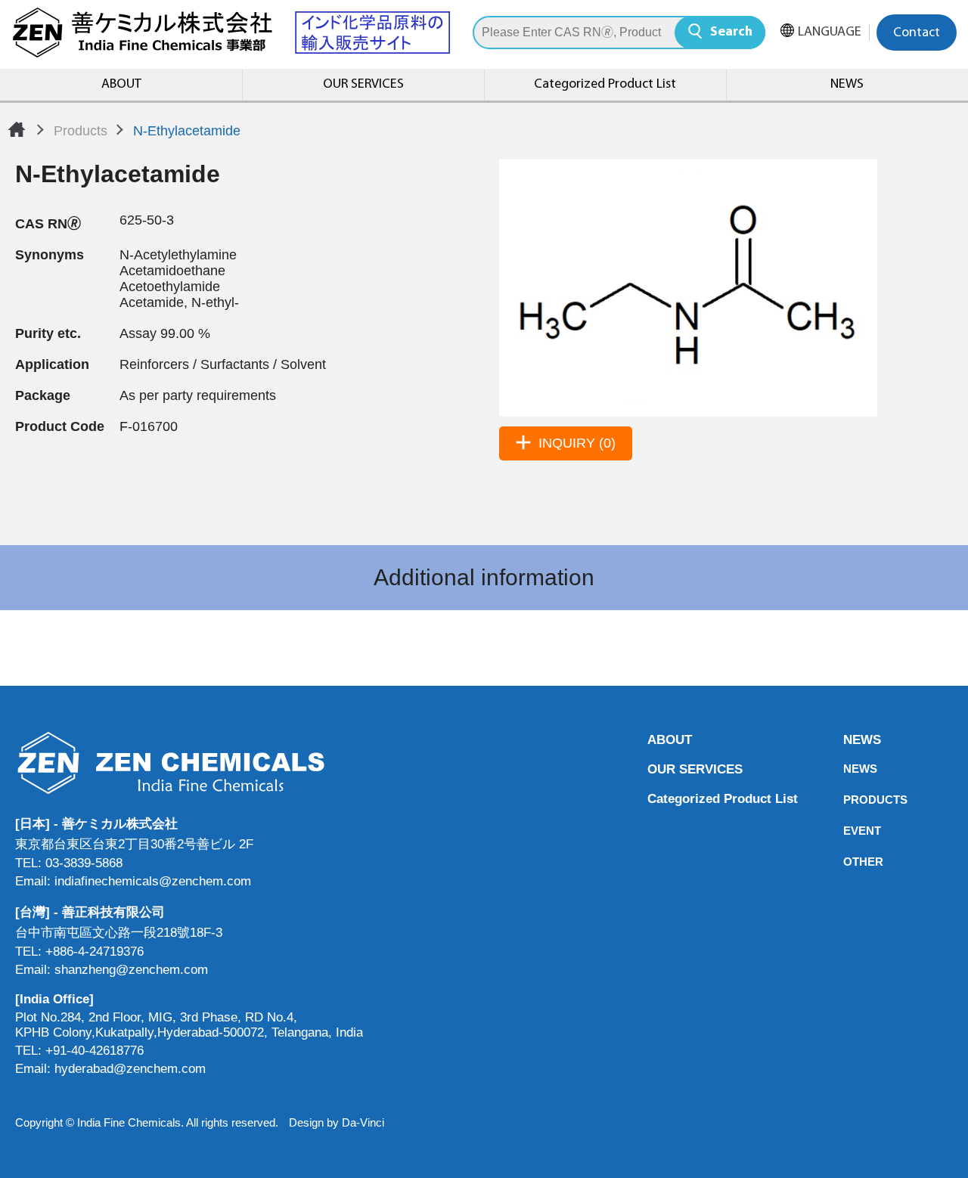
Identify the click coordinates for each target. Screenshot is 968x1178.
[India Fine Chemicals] (230, 32)
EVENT (847, 830)
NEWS (847, 84)
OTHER (847, 861)
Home (16, 129)
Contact (916, 33)
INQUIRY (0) (577, 443)
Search (731, 32)
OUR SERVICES (363, 84)
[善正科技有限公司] (189, 762)
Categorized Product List (605, 84)
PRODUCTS (847, 799)
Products (80, 130)
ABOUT (121, 84)
